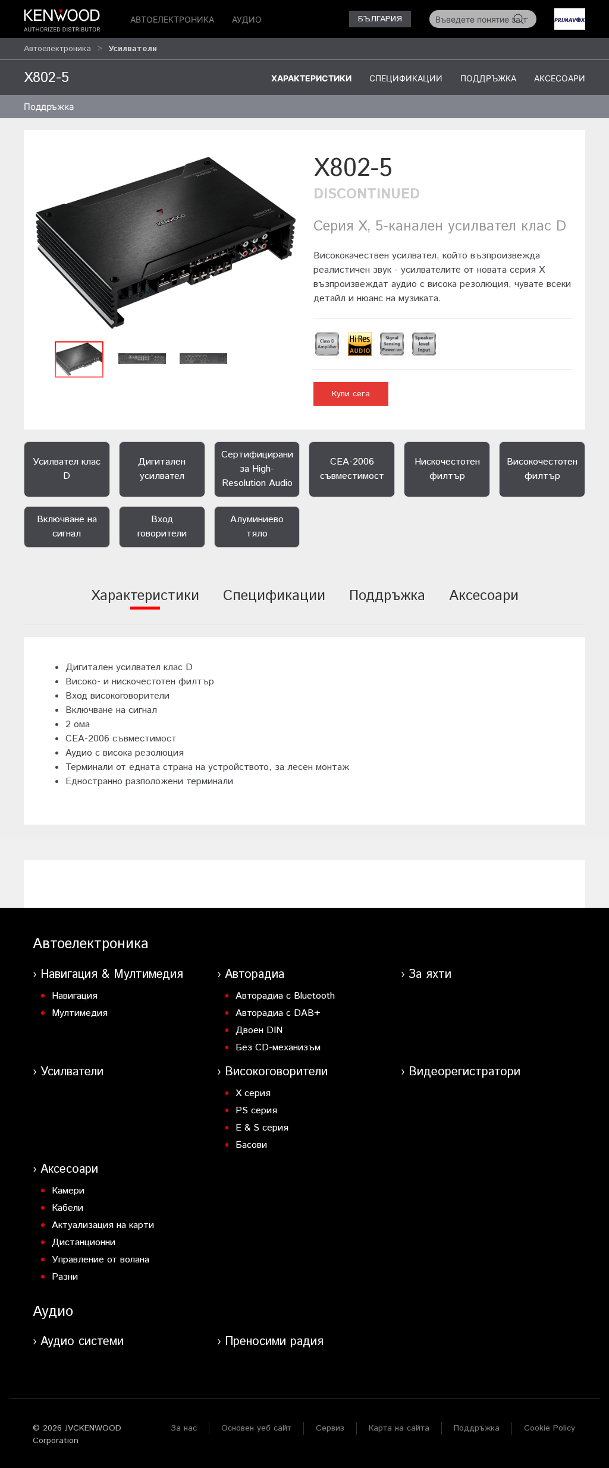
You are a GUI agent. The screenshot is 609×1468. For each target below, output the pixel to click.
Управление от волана (100, 1260)
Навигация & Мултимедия (111, 974)
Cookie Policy (549, 1428)
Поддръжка (488, 78)
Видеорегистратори (464, 1072)
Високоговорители (276, 1072)
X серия (253, 1093)
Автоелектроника (172, 19)
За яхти (430, 974)
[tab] (145, 603)
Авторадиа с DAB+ (278, 1013)
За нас (184, 1428)
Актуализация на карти (103, 1225)
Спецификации (405, 78)
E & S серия (262, 1128)
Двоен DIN (259, 1030)
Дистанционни (83, 1242)
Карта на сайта (399, 1428)
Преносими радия (274, 1341)
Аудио (247, 19)
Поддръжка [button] (49, 106)
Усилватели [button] (132, 49)
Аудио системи (82, 1341)
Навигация (75, 996)
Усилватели (71, 1072)
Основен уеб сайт (256, 1428)
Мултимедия (80, 1013)
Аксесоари (559, 78)
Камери (68, 1191)
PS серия (256, 1110)
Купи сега (351, 394)
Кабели (67, 1208)
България (380, 19)
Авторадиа (254, 974)
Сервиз (330, 1428)
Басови (251, 1145)
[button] (166, 243)
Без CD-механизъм (278, 1048)
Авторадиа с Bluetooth (285, 996)
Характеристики (311, 78)
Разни (65, 1277)
